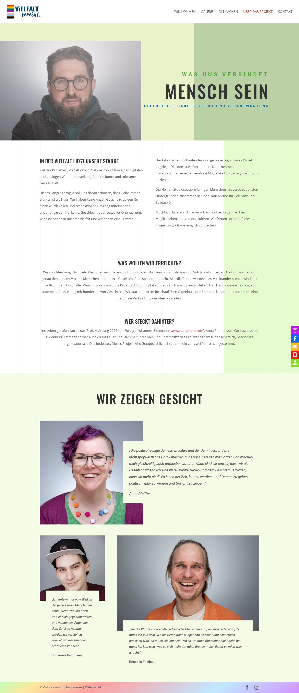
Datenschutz (94, 687)
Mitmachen (228, 12)
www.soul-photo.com (187, 330)
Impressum (74, 687)
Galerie (207, 12)
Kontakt (285, 12)
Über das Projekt (258, 12)
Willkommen (185, 12)
